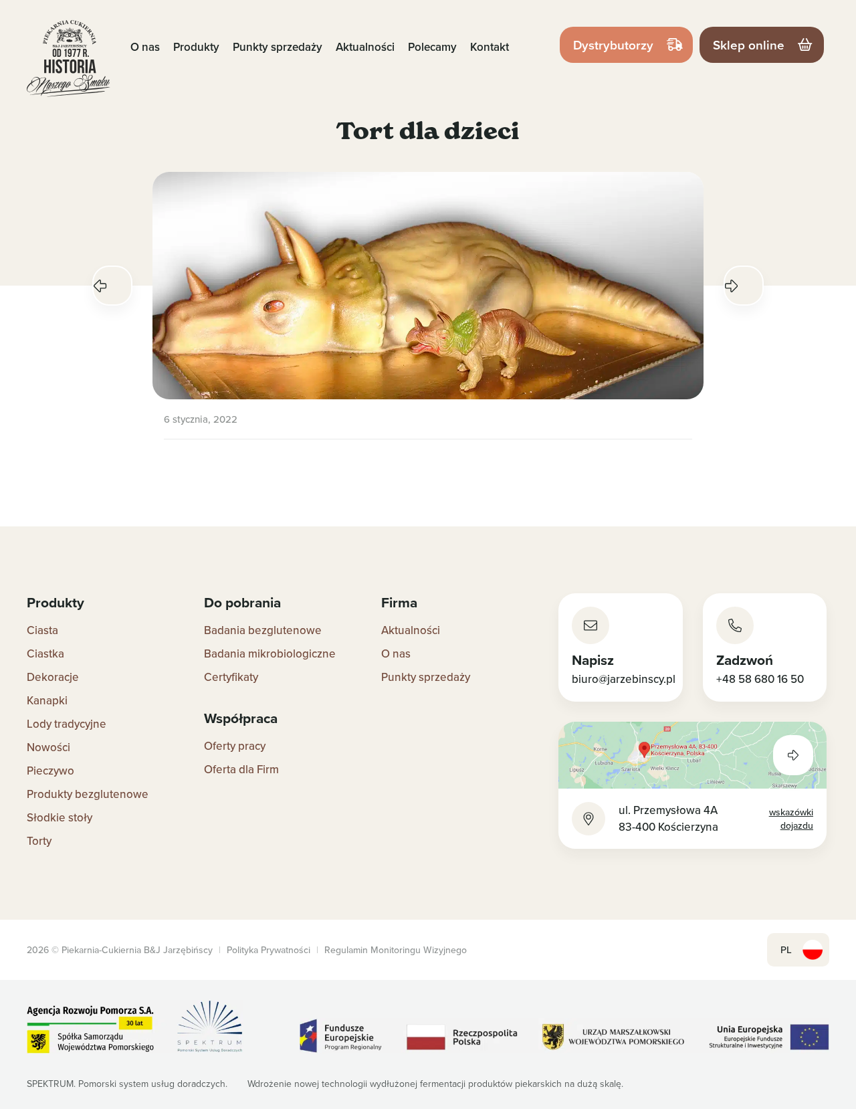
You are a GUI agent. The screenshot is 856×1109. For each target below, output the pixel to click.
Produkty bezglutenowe (87, 794)
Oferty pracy (234, 746)
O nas (145, 47)
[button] (112, 286)
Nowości (48, 747)
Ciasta (42, 630)
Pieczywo (50, 771)
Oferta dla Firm (241, 769)
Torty (39, 841)
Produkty (196, 47)
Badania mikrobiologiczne (270, 653)
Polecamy (432, 47)
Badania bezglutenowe (263, 630)
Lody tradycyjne (66, 724)
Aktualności (365, 47)
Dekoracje (53, 677)
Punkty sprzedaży (277, 47)
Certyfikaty (231, 677)
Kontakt (489, 47)
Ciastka (45, 653)
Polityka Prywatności (268, 949)
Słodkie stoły (59, 817)
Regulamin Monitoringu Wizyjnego (395, 949)
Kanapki (47, 700)
